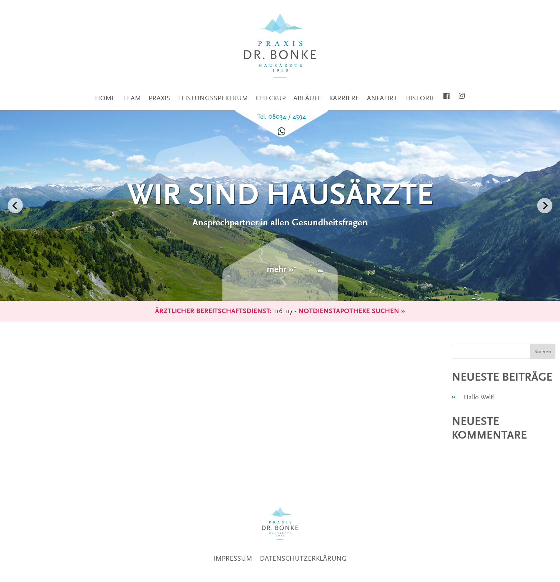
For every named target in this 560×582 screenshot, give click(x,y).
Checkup (271, 98)
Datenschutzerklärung (303, 558)
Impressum (233, 558)
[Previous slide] (15, 205)
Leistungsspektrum (213, 98)
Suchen (542, 351)
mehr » (280, 269)
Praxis (159, 98)
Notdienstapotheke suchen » (351, 311)
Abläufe (307, 98)
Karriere (344, 98)
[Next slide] (544, 205)
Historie (420, 98)
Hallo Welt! (479, 397)
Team (132, 98)
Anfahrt (382, 98)
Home (105, 98)
